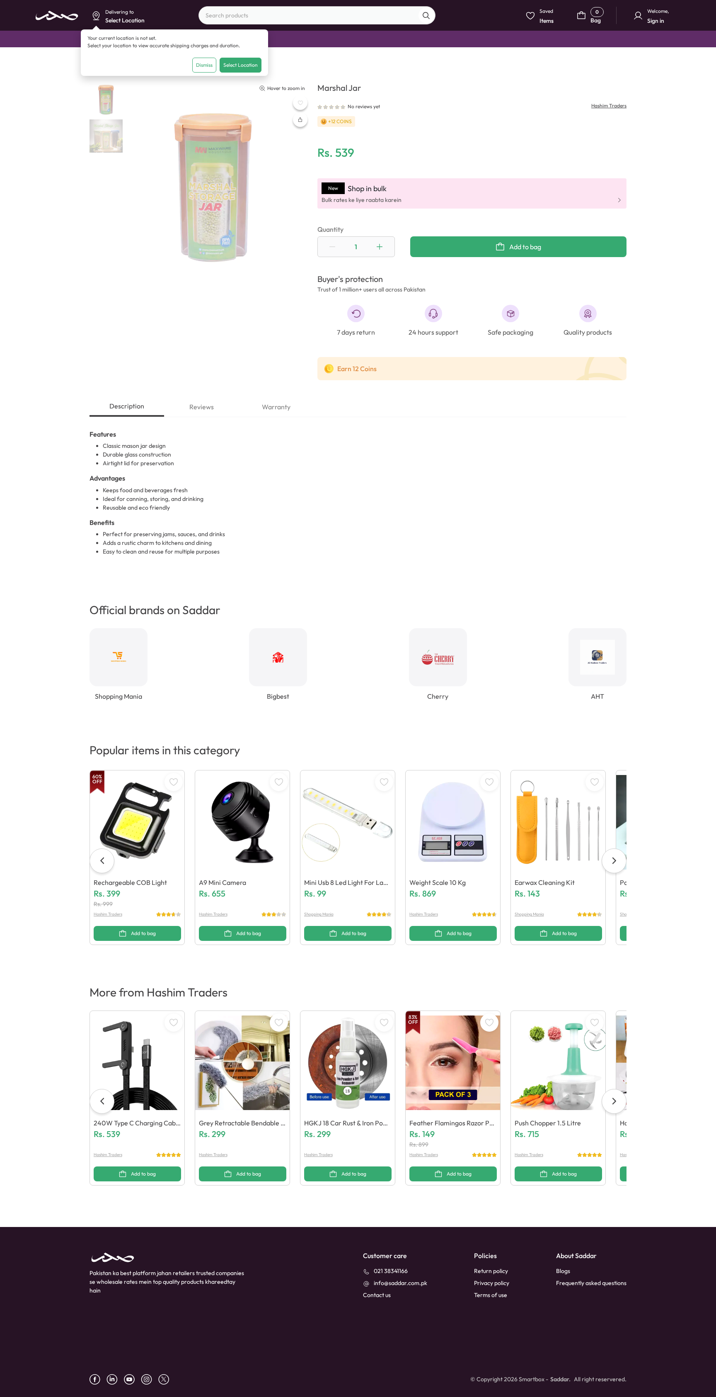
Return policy (491, 1271)
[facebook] (98, 1379)
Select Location (240, 65)
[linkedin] (115, 1379)
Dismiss (204, 65)
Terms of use (490, 1295)
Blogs (563, 1271)
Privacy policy (491, 1283)
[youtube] (132, 1379)
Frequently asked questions (591, 1283)
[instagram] (149, 1379)
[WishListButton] (300, 102)
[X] (166, 1379)
